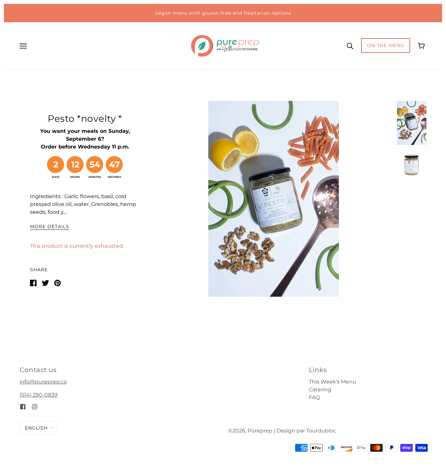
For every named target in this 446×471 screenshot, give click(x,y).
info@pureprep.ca (43, 382)
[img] (23, 406)
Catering (320, 389)
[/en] (225, 45)
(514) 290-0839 (38, 395)
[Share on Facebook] (33, 282)
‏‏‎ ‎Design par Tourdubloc (305, 431)
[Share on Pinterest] (57, 282)
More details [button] (49, 226)
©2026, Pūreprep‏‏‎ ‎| (251, 431)
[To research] (350, 46)
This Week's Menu (332, 382)
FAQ (314, 397)
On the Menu (385, 45)
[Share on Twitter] (45, 282)
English (36, 428)
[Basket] (422, 45)
